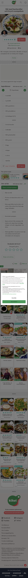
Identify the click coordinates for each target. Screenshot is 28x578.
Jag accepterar (14, 301)
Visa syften (14, 297)
